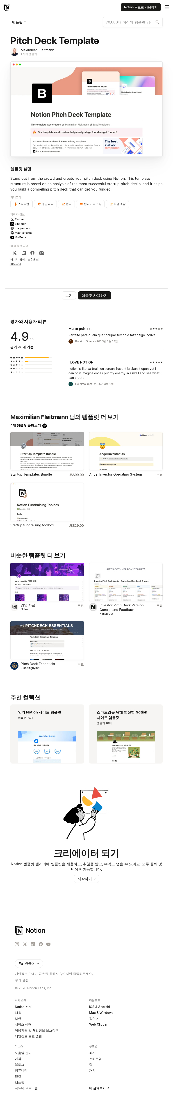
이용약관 (15, 264)
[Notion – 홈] (7, 7)
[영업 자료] (47, 582)
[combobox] (133, 22)
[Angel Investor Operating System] (126, 451)
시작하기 (86, 879)
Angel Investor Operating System (115, 474)
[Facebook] (32, 253)
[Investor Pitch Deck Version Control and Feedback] (126, 582)
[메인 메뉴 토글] (167, 7)
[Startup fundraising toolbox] (47, 502)
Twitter (19, 219)
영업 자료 (28, 605)
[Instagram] (17, 944)
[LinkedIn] (23, 253)
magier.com (22, 228)
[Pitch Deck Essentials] (47, 640)
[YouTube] (48, 944)
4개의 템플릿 (29, 54)
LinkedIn (20, 223)
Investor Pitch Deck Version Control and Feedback (122, 607)
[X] (14, 253)
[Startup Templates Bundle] (47, 451)
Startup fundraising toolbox (32, 525)
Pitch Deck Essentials (38, 664)
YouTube (20, 237)
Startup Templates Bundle (31, 474)
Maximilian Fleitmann (37, 50)
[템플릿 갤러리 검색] (157, 22)
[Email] (41, 253)
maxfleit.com (23, 233)
